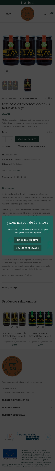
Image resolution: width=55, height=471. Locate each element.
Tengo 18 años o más (27, 240)
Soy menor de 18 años (27, 248)
